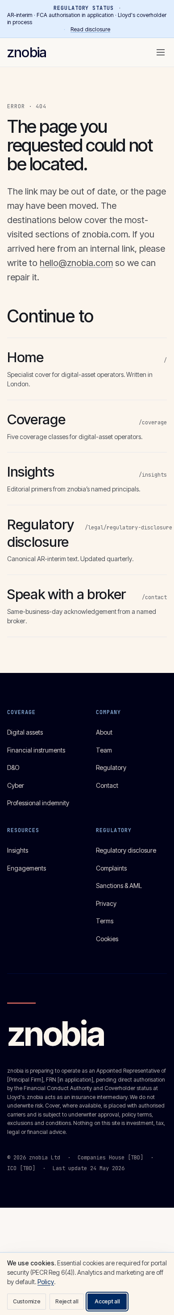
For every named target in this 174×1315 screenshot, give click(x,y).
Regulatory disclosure (126, 850)
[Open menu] (160, 52)
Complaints (111, 868)
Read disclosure (90, 29)
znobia (26, 52)
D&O (13, 767)
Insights (17, 850)
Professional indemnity (38, 803)
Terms (104, 921)
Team (104, 750)
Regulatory (111, 767)
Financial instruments (36, 750)
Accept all (107, 1301)
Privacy (106, 903)
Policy (45, 1281)
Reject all (66, 1301)
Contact (107, 785)
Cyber (15, 785)
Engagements (26, 868)
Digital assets (25, 732)
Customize (26, 1301)
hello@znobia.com (76, 263)
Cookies (107, 939)
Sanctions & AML (119, 885)
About (104, 732)
